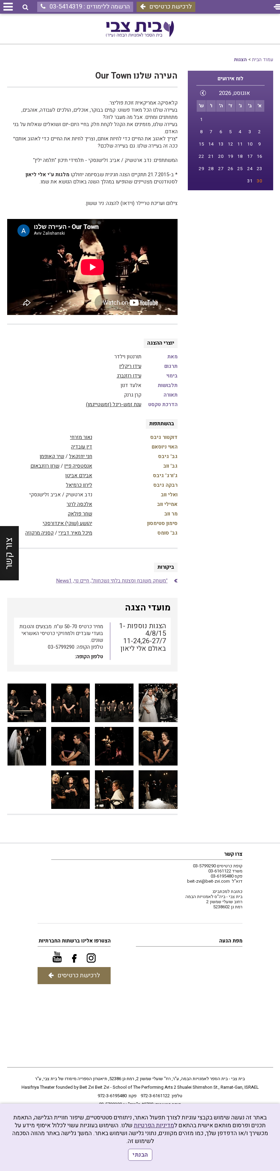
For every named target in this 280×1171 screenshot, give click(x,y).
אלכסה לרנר (79, 504)
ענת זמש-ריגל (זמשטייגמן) (113, 404)
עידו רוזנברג (129, 376)
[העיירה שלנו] (158, 703)
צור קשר (9, 553)
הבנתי (140, 1155)
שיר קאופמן (52, 456)
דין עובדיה (81, 447)
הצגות (240, 59)
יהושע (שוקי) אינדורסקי (67, 523)
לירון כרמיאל (79, 485)
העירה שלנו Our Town (136, 76)
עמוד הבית (262, 59)
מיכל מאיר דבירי (75, 533)
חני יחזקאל (80, 456)
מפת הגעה (230, 941)
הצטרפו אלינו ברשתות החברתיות (75, 941)
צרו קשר (233, 854)
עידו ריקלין (130, 366)
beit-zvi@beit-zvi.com (208, 881)
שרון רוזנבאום (44, 466)
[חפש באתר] (25, 7)
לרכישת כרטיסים (170, 6)
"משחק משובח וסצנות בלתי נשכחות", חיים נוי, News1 (112, 580)
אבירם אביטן (78, 475)
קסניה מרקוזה (39, 533)
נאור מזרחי (81, 437)
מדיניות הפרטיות (154, 1125)
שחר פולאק (80, 514)
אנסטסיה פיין (78, 466)
